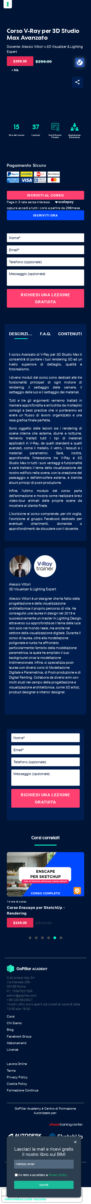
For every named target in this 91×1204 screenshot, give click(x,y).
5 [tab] (54, 937)
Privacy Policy (17, 1077)
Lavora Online (17, 1064)
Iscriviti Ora (45, 215)
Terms (11, 1070)
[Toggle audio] (11, 856)
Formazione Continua (22, 1090)
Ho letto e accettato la (42, 1175)
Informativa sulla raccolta (25, 1199)
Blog (10, 1029)
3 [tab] (42, 937)
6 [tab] (61, 937)
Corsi (11, 1016)
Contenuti (70, 333)
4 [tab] (48, 937)
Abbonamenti (17, 1043)
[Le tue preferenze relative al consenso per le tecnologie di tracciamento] (8, 4)
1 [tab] (30, 937)
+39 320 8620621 (20, 1000)
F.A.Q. (45, 333)
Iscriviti (43, 1184)
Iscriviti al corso (45, 195)
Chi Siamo (14, 1023)
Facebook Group (19, 1036)
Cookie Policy (17, 1083)
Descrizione (21, 333)
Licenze (13, 1049)
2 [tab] (36, 937)
